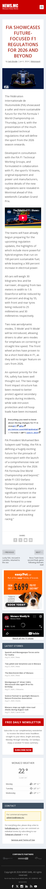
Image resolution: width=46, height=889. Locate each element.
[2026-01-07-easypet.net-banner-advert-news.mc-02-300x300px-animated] (23, 608)
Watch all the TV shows (23, 638)
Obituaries (20, 689)
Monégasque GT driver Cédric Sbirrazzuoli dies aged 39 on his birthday (19, 684)
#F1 (14, 426)
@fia (21, 426)
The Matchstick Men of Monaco (19, 673)
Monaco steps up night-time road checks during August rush (20, 708)
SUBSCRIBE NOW (23, 750)
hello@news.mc (12, 828)
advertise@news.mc (15, 817)
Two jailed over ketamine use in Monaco (23, 664)
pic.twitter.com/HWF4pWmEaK (23, 429)
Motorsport (35, 61)
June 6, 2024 (32, 432)
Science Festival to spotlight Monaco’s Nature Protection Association (22, 697)
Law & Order (20, 712)
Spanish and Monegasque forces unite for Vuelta (22, 653)
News (18, 657)
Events (18, 701)
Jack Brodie (13, 61)
